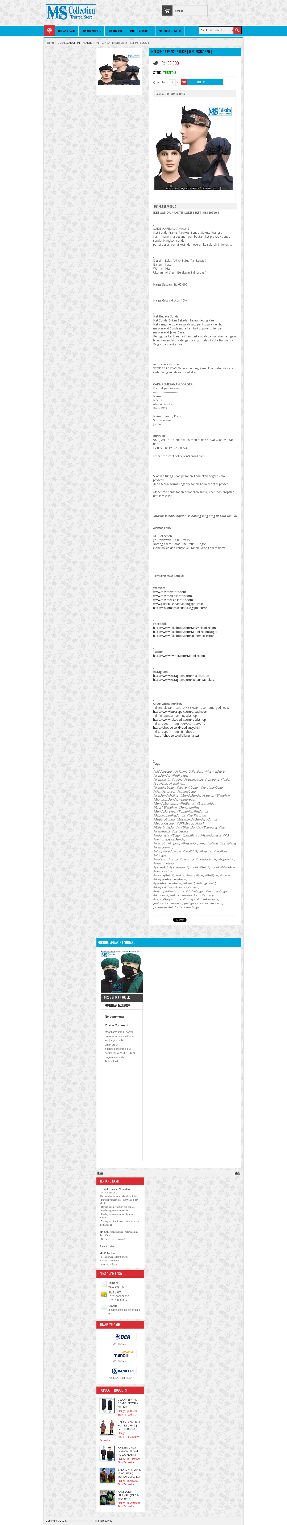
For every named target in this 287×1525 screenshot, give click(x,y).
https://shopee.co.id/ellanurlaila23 (176, 735)
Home (50, 43)
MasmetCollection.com (80, 1520)
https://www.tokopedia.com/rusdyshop (179, 720)
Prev (100, 1173)
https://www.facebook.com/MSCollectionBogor (185, 632)
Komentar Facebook (117, 1005)
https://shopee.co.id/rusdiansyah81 (176, 728)
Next (237, 1173)
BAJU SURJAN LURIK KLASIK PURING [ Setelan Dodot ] (129, 1425)
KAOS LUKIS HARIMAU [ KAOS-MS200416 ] (128, 1495)
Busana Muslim (91, 30)
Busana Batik (66, 30)
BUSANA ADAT (66, 43)
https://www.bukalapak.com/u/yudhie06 (180, 712)
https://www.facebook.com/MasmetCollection (184, 628)
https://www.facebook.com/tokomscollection (184, 636)
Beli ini (201, 82)
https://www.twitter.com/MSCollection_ (179, 656)
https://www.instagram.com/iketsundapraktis (183, 680)
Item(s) (179, 10)
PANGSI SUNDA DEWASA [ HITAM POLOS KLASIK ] (128, 1451)
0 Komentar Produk (117, 997)
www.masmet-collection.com (173, 600)
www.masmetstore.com (169, 592)
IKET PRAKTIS (84, 43)
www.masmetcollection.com (172, 596)
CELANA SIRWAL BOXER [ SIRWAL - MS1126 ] (128, 1403)
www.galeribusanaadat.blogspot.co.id (178, 604)
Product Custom (169, 30)
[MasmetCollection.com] (71, 13)
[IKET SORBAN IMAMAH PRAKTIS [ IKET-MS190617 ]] (122, 972)
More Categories (141, 30)
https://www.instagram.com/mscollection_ (181, 676)
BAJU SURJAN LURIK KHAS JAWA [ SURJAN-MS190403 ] (129, 1473)
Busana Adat (116, 30)
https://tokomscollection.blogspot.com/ (180, 608)
